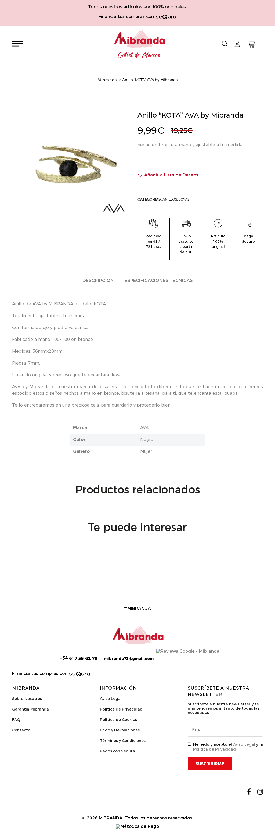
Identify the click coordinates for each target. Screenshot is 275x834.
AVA (144, 427)
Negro (146, 439)
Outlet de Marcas (139, 55)
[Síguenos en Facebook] (249, 792)
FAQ (16, 719)
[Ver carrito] (251, 44)
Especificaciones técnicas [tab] (159, 280)
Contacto (21, 730)
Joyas (184, 199)
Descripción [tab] (98, 280)
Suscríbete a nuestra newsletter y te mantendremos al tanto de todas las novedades (223, 708)
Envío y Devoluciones (120, 730)
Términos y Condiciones (123, 740)
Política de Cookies (118, 719)
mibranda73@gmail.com (129, 658)
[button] (168, 175)
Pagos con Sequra (117, 751)
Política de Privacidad (121, 709)
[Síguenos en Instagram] (260, 792)
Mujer (146, 451)
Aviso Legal (111, 698)
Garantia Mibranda (30, 709)
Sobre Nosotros (27, 698)
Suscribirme (210, 763)
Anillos (169, 199)
